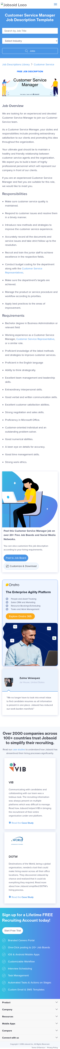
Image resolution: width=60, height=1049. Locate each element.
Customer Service (44, 64)
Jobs (32, 51)
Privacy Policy (52, 1048)
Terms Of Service (38, 1048)
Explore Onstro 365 (20, 616)
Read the (22, 823)
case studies (19, 749)
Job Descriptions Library (16, 64)
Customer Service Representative (35, 339)
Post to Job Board (16, 557)
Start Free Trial (12, 930)
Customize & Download (23, 566)
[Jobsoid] (14, 4)
